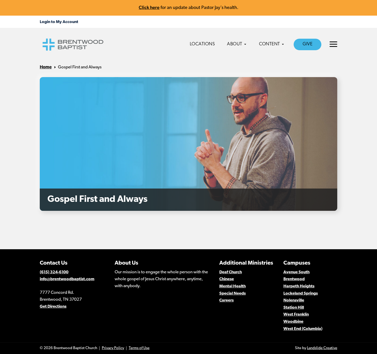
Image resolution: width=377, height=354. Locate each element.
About (234, 44)
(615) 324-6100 (54, 272)
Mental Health (232, 286)
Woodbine (293, 322)
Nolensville (293, 300)
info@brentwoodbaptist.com (67, 279)
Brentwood (294, 279)
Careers (226, 300)
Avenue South (296, 272)
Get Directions (53, 307)
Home (46, 67)
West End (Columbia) (302, 329)
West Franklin (296, 315)
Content (269, 44)
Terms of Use (139, 348)
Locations (202, 44)
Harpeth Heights (298, 286)
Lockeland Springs (300, 293)
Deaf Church (230, 272)
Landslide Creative (322, 348)
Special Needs (232, 293)
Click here (149, 7)
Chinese (226, 279)
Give (307, 44)
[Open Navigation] (333, 44)
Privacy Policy (113, 348)
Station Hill (293, 308)
